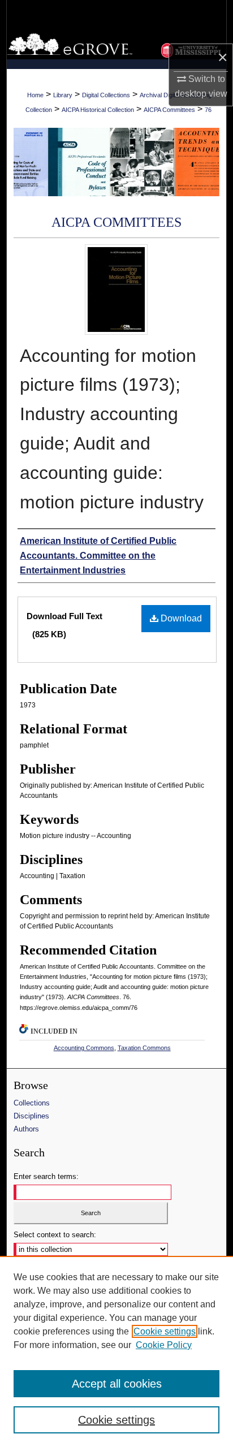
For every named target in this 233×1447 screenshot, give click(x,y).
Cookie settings (164, 1331)
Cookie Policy (164, 1345)
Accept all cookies (117, 1383)
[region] (116, 1351)
